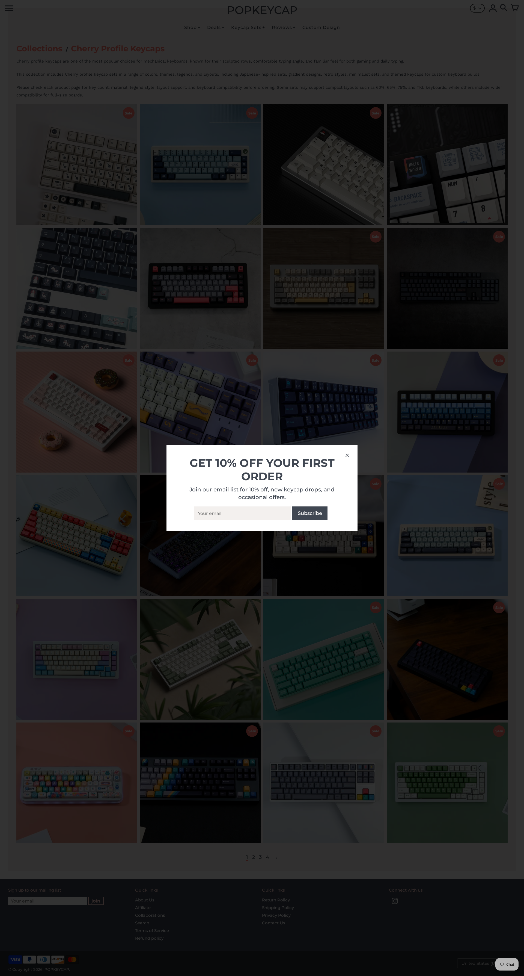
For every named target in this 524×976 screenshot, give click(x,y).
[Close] (347, 456)
